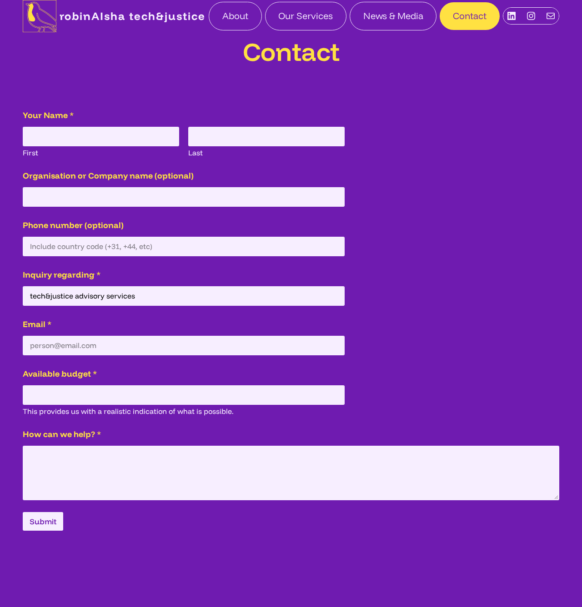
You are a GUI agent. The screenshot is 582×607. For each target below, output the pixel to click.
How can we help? (62, 434)
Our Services (305, 15)
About (235, 15)
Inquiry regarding (61, 274)
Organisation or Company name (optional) (108, 175)
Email (37, 324)
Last (195, 153)
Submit (43, 521)
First (30, 153)
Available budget (60, 373)
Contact (470, 15)
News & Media (393, 15)
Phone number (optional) (73, 225)
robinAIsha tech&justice (133, 16)
